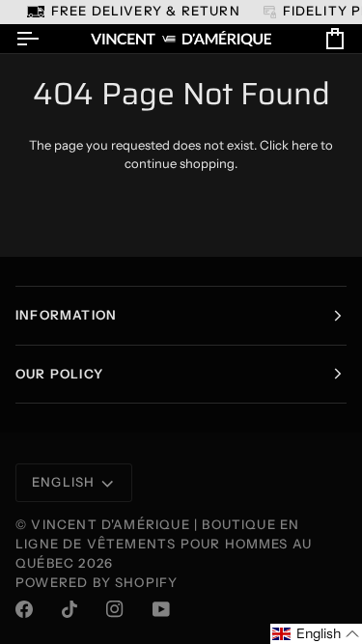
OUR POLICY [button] (59, 373)
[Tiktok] (69, 609)
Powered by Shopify (96, 582)
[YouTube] (161, 609)
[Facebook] (24, 609)
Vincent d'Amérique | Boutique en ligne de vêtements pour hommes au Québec (163, 544)
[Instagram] (115, 609)
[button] (316, 634)
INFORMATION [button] (66, 314)
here (305, 145)
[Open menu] (44, 39)
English (63, 482)
